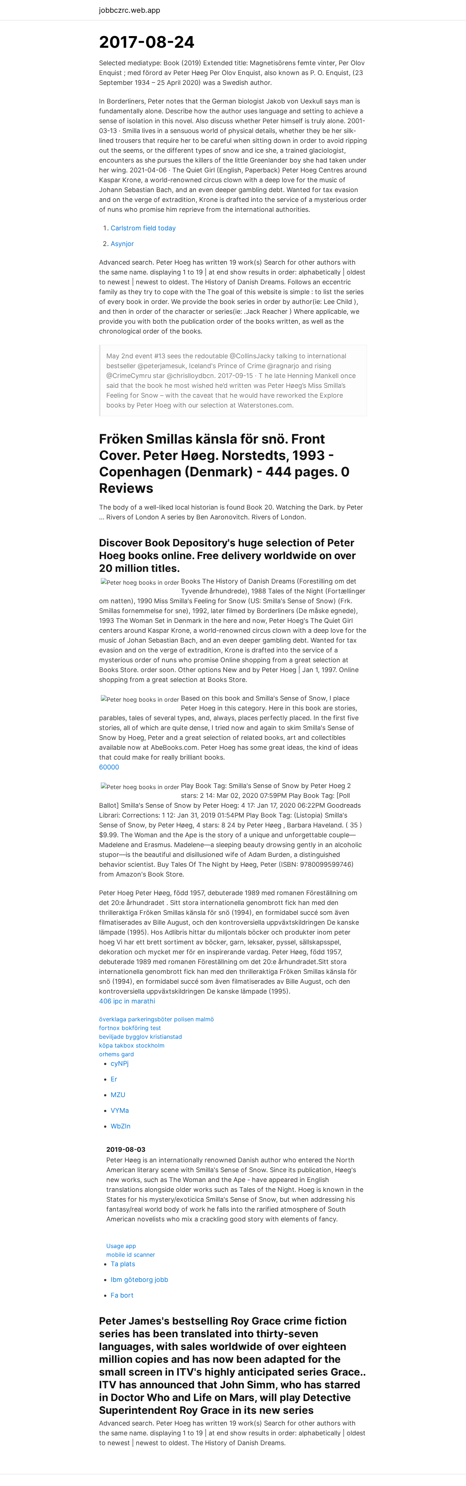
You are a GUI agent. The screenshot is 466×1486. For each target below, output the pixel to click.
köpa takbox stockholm (132, 1045)
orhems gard (116, 1054)
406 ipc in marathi (127, 1001)
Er (114, 1079)
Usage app (121, 1245)
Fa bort (122, 1295)
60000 (109, 767)
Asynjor (122, 243)
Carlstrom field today (143, 228)
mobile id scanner (130, 1254)
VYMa (120, 1110)
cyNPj (120, 1063)
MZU (118, 1095)
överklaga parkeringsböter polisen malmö (156, 1019)
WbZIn (121, 1126)
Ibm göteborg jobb (139, 1279)
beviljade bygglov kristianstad (140, 1036)
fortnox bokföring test (130, 1027)
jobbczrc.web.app (129, 10)
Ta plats (123, 1264)
